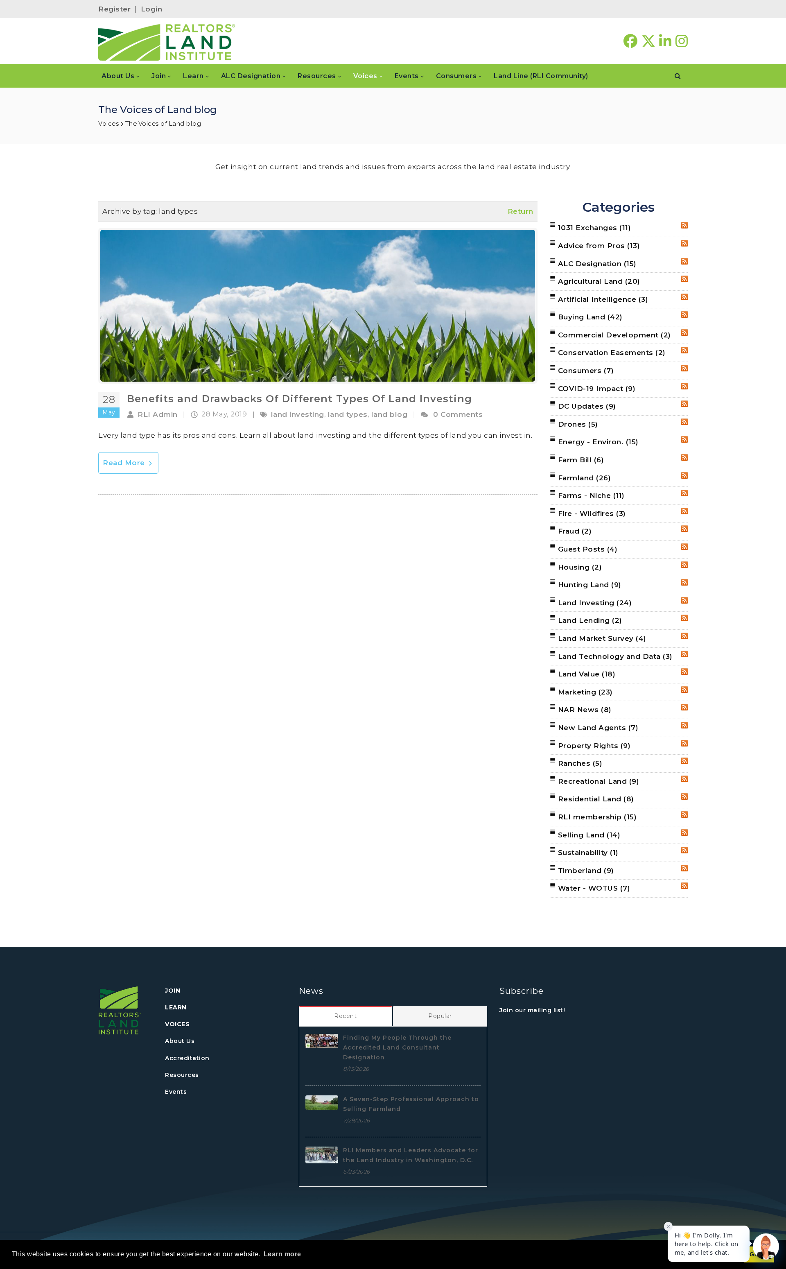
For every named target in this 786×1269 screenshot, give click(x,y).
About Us (179, 1041)
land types (348, 414)
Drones (578, 424)
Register (114, 9)
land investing (297, 414)
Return (520, 211)
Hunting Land (589, 585)
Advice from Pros (599, 246)
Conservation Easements (612, 352)
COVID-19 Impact (597, 389)
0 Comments (458, 414)
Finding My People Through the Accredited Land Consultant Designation (397, 1047)
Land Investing (595, 603)
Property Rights (594, 746)
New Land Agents (598, 728)
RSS (684, 225)
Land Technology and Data (615, 656)
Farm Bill (581, 460)
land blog (389, 414)
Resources (182, 1075)
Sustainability (588, 852)
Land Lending (590, 620)
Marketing (585, 692)
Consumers (586, 370)
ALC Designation (597, 264)
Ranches (580, 763)
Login (152, 9)
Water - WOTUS (594, 888)
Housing (580, 567)
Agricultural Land (599, 281)
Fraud (575, 531)
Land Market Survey (602, 638)
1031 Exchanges (594, 228)
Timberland (586, 870)
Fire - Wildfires (592, 513)
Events (176, 1091)
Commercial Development (614, 335)
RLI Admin (158, 414)
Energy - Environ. (598, 442)
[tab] (346, 1016)
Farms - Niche (591, 495)
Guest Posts (588, 549)
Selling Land (589, 835)
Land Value (587, 674)
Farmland (584, 478)
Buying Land (590, 317)
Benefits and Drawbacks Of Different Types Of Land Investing (299, 399)
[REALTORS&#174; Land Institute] (166, 41)
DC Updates (587, 406)
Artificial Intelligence (603, 299)
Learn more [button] (282, 1254)
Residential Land (596, 799)
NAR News (585, 710)
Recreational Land (598, 781)
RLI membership (597, 817)
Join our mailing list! (532, 1010)
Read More (125, 463)
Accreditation (187, 1058)
